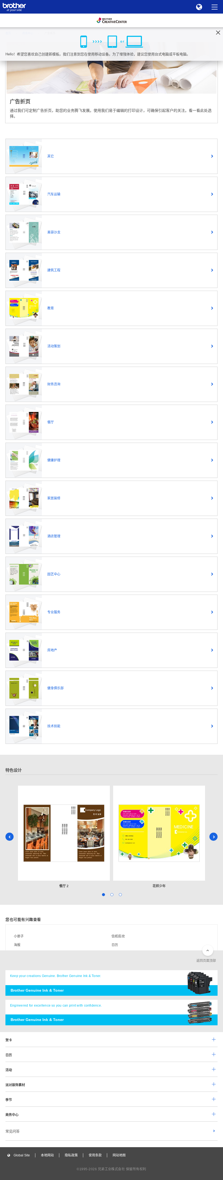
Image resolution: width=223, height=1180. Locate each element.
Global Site (22, 1155)
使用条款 (95, 1155)
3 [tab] (120, 894)
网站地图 (119, 1155)
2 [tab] (111, 894)
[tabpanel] (64, 837)
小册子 (19, 936)
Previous (9, 837)
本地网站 (47, 1155)
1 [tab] (103, 894)
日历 (115, 945)
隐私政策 (71, 1155)
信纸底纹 (118, 936)
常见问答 (12, 1131)
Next (213, 837)
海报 (17, 945)
